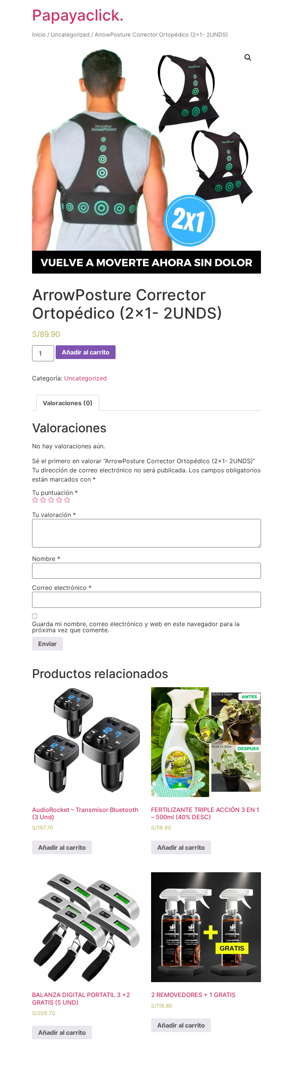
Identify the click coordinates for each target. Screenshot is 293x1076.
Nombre (46, 559)
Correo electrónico (62, 588)
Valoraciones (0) (68, 403)
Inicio (39, 34)
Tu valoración (54, 515)
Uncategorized (70, 34)
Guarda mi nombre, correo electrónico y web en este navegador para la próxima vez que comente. (136, 627)
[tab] (67, 403)
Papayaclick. (78, 15)
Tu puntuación (55, 493)
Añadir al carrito (85, 352)
